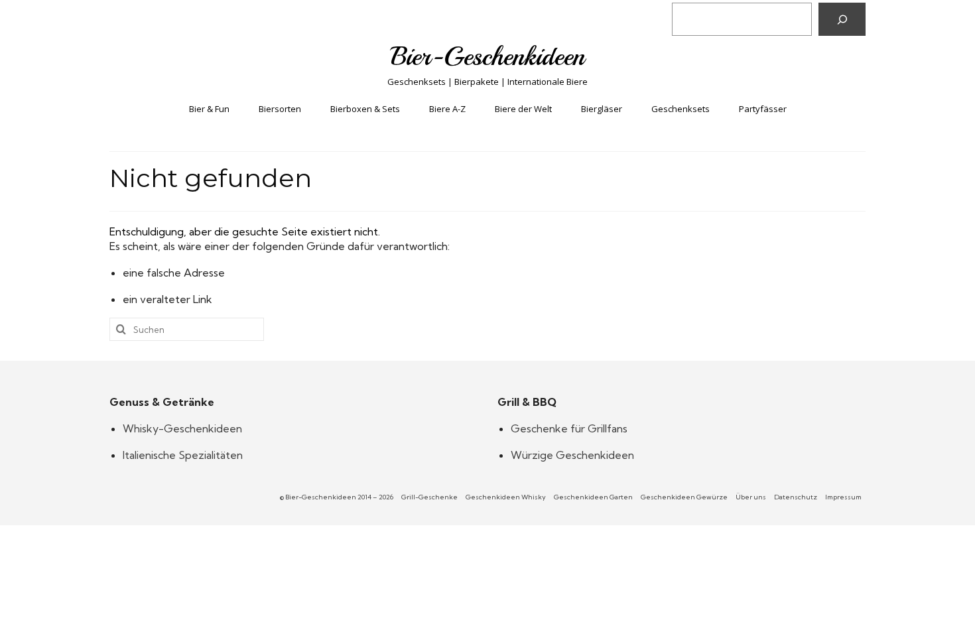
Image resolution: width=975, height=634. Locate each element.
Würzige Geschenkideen (572, 455)
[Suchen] (842, 19)
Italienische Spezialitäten (183, 455)
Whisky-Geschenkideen (182, 428)
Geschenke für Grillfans (569, 428)
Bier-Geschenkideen (488, 56)
